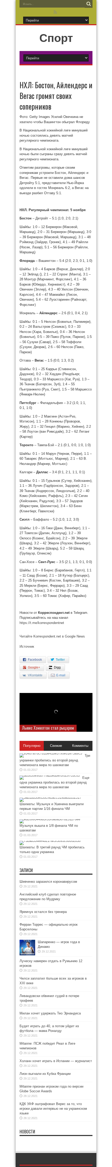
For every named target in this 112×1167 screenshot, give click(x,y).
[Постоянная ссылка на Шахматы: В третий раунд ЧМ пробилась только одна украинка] (50, 841)
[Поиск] (88, 4)
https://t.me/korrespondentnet (42, 623)
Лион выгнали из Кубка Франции (45, 1074)
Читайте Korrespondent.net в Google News (52, 636)
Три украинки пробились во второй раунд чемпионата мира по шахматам (55, 760)
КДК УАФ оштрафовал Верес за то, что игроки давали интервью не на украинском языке (53, 1108)
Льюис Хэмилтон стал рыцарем (48, 728)
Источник (27, 646)
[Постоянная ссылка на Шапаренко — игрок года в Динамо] (27, 954)
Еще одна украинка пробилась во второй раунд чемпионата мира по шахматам (54, 782)
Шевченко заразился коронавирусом (48, 882)
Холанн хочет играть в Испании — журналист (56, 1061)
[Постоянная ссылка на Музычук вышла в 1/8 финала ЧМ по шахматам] (50, 819)
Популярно (31, 746)
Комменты (80, 746)
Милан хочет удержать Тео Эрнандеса (50, 1013)
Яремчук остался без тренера (43, 912)
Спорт (56, 38)
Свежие (56, 746)
